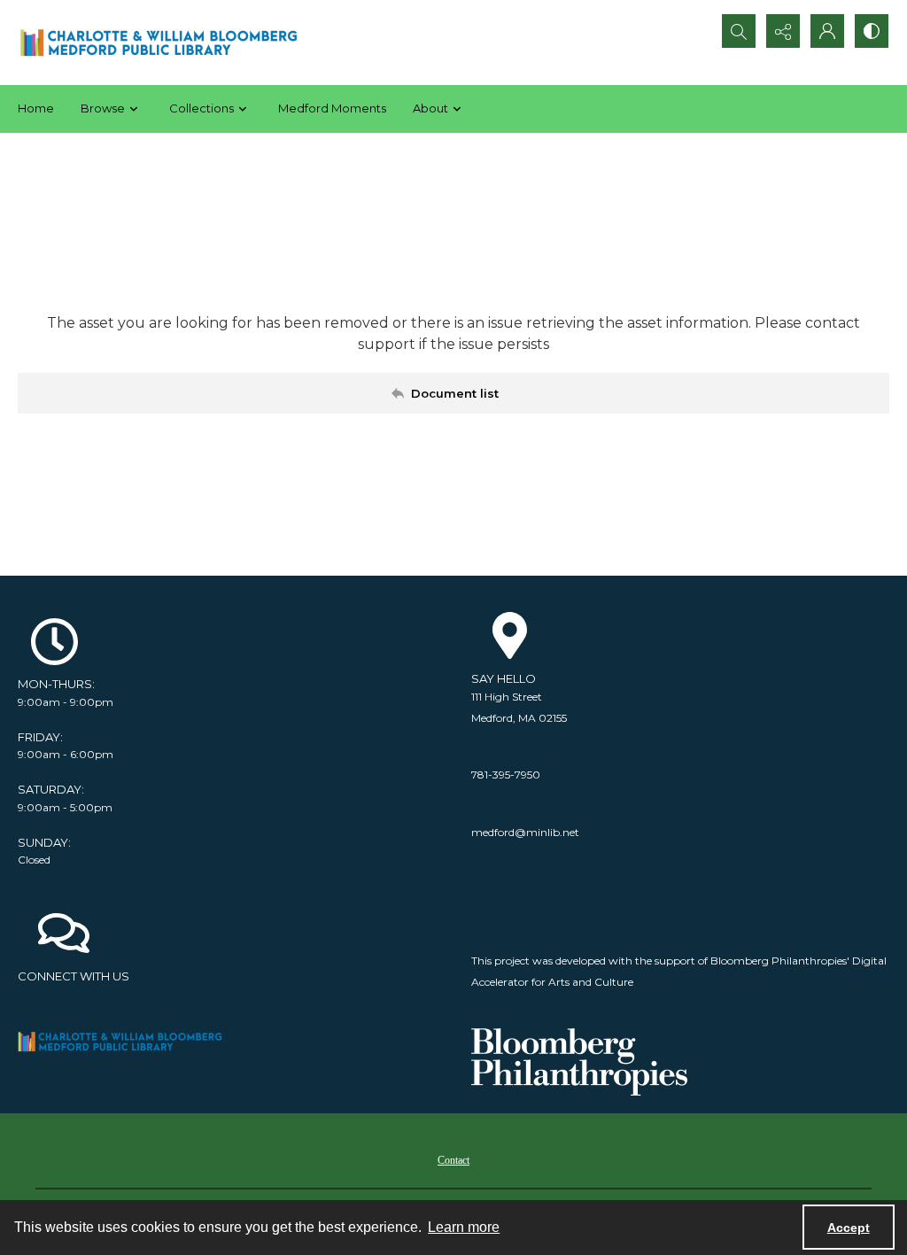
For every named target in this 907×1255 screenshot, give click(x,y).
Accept (848, 1227)
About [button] (430, 108)
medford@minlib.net (525, 832)
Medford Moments (332, 108)
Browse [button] (103, 108)
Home (36, 108)
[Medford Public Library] (126, 1041)
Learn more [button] (464, 1227)
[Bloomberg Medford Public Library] (158, 42)
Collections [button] (201, 108)
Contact (453, 1160)
